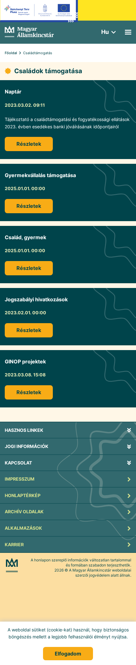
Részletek (28, 144)
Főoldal (11, 53)
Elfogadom (68, 653)
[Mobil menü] (128, 32)
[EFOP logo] (39, 16)
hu (105, 32)
